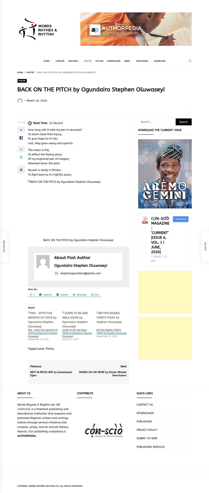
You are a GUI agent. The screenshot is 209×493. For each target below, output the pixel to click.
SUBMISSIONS (114, 61)
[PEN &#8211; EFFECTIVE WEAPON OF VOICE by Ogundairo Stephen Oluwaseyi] (43, 320)
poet (41, 348)
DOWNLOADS (145, 413)
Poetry (50, 348)
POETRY (88, 61)
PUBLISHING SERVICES (151, 447)
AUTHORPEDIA (26, 436)
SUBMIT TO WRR (147, 438)
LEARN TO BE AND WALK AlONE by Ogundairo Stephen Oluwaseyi (77, 333)
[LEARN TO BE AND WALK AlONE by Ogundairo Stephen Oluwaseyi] (77, 320)
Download (180, 219)
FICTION (99, 61)
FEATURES (73, 61)
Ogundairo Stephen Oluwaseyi (80, 265)
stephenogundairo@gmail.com (80, 273)
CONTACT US (145, 404)
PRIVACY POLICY (147, 430)
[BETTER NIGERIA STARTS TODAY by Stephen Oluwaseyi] (112, 320)
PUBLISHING (142, 61)
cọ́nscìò (60, 61)
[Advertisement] (165, 292)
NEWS (127, 61)
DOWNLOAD (160, 61)
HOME (47, 61)
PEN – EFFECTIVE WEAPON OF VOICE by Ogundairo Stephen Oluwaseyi (43, 333)
